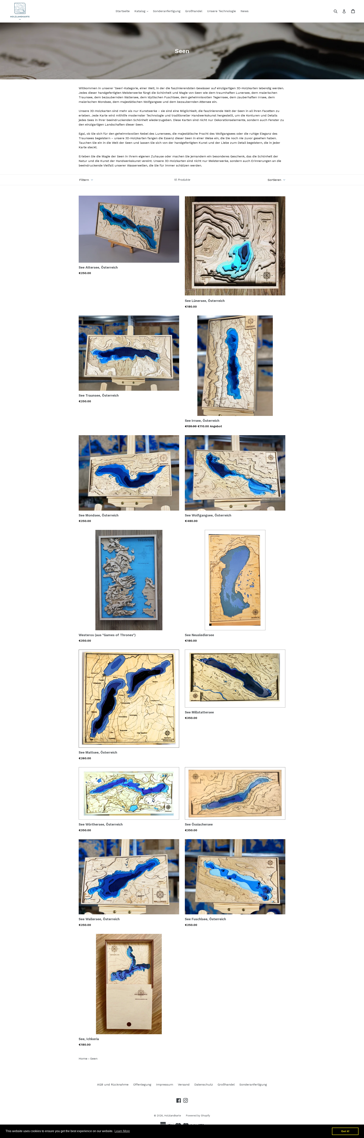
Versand (184, 1084)
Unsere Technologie (221, 11)
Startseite (123, 11)
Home (83, 1058)
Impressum (164, 1084)
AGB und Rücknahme (113, 1084)
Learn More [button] (122, 1131)
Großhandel (193, 11)
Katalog (142, 11)
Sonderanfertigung (166, 11)
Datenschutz (203, 1084)
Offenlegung (142, 1084)
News (245, 11)
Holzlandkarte (172, 1115)
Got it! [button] (345, 1131)
